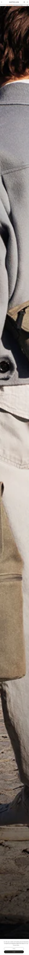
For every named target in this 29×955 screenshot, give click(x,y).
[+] (27, 5)
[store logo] (14, 2)
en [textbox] (24, 2)
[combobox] (25, 2)
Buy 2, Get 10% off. (9, 5)
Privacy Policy (16, 945)
